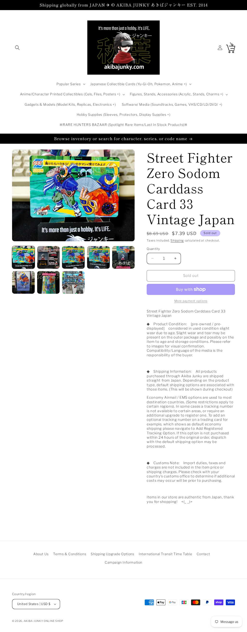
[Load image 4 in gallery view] (98, 257)
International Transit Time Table (165, 554)
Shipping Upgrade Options (112, 554)
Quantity (153, 249)
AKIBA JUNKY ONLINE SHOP (43, 621)
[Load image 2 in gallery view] (48, 257)
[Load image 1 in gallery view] (23, 257)
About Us (41, 554)
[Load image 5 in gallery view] (123, 257)
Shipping (177, 240)
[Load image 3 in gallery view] (73, 257)
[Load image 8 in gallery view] (73, 282)
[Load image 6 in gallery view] (23, 282)
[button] (17, 47)
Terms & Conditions (69, 554)
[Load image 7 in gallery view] (48, 282)
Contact (203, 554)
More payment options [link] (190, 301)
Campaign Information (123, 562)
